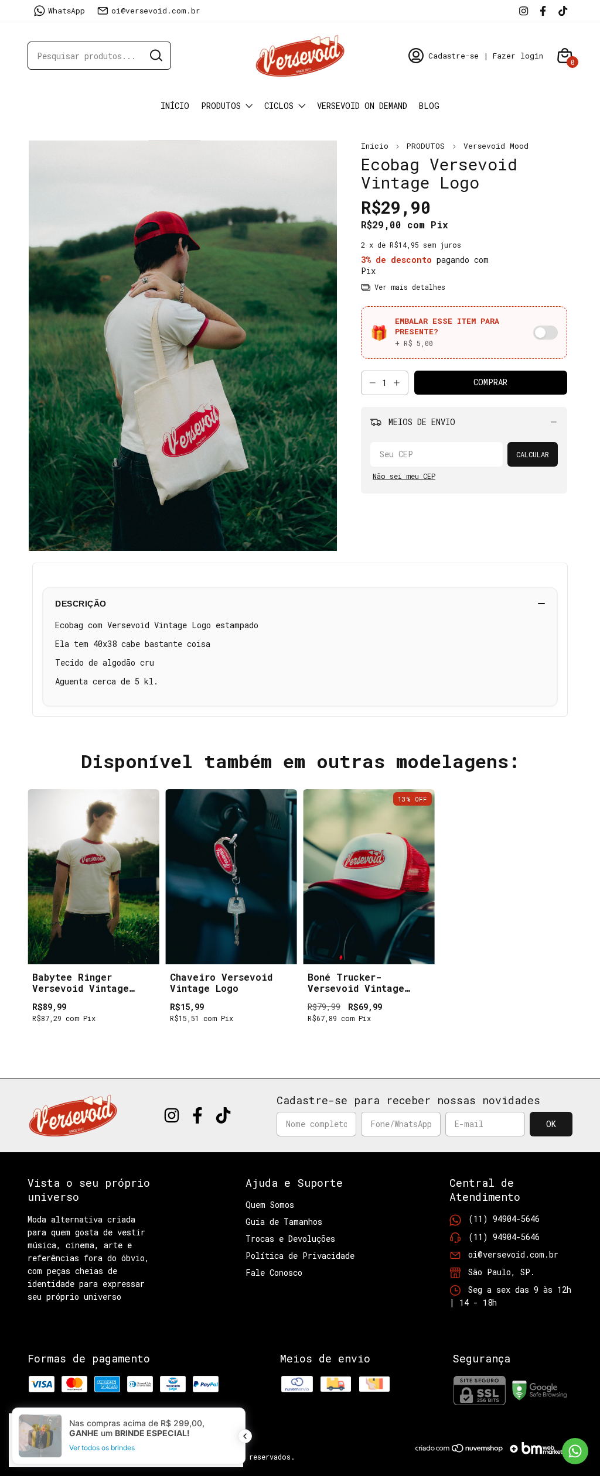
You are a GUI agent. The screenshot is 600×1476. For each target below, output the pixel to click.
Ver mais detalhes (407, 287)
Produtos (221, 105)
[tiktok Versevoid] (562, 10)
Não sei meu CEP (404, 476)
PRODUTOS (428, 146)
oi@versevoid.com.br (155, 10)
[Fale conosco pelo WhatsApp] (575, 1451)
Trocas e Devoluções (290, 1238)
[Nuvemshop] (459, 1452)
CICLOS (279, 105)
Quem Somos (270, 1204)
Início (175, 105)
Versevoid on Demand (362, 105)
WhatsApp (66, 10)
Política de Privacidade (300, 1255)
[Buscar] (155, 55)
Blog (429, 105)
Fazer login (518, 55)
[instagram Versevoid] (523, 10)
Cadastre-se (453, 55)
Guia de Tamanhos (284, 1221)
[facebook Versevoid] (543, 10)
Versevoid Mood (496, 146)
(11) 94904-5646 (504, 1218)
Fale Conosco (274, 1272)
